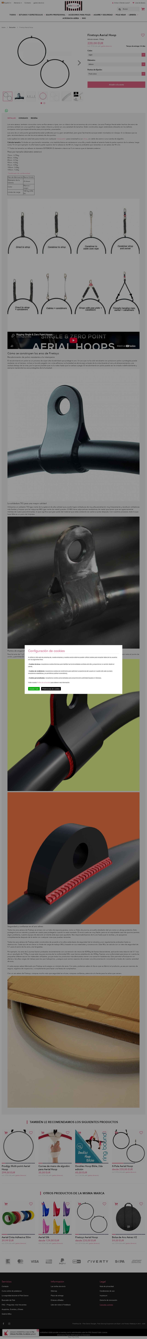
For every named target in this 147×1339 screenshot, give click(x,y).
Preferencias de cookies (51, 689)
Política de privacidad (44, 682)
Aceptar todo (34, 689)
